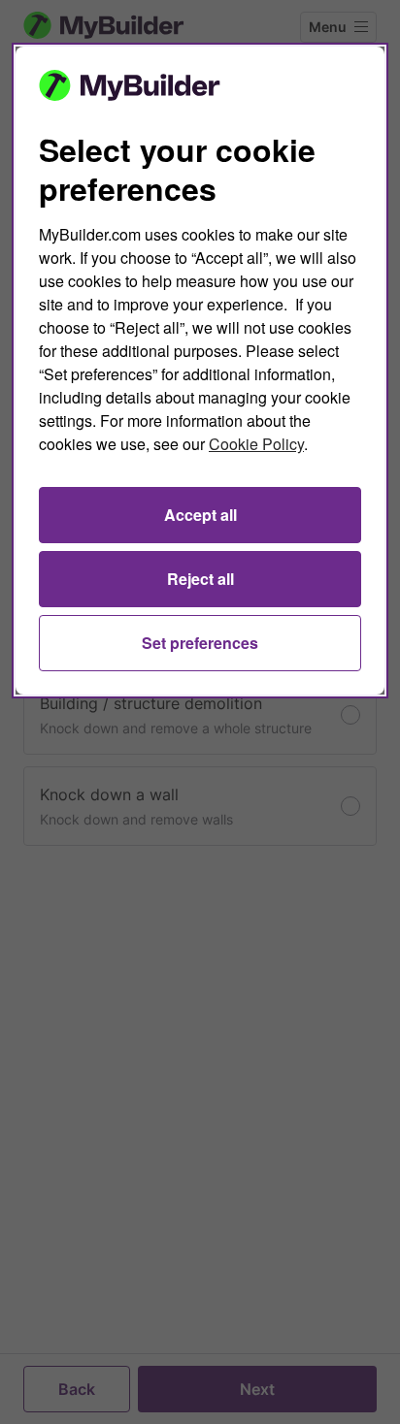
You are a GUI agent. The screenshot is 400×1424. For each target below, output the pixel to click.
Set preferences (200, 642)
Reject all (200, 578)
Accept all (200, 514)
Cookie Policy (256, 444)
